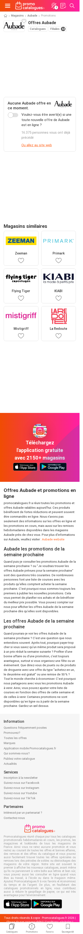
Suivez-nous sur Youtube (20, 793)
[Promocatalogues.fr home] (30, 5)
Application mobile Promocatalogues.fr (30, 748)
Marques (9, 743)
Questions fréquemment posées (25, 727)
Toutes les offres (15, 738)
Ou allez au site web (36, 145)
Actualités (10, 763)
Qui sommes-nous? (17, 753)
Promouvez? (12, 732)
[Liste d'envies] (63, 5)
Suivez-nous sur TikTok (20, 798)
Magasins (17, 15)
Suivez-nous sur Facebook (21, 782)
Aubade (32, 15)
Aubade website (53, 539)
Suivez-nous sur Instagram (21, 788)
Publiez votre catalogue (19, 758)
